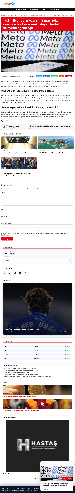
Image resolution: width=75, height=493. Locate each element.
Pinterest (68, 76)
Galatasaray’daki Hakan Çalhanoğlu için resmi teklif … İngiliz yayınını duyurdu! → (49, 127)
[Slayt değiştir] (34, 478)
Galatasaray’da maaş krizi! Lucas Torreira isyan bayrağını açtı (21, 370)
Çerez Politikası (54, 9)
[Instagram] (15, 273)
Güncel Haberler (21, 9)
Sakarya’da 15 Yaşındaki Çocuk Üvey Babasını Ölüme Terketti (21, 374)
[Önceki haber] (65, 285)
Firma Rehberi (34, 9)
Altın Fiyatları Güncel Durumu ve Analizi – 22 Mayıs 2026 (20, 368)
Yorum (4, 192)
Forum (44, 9)
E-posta (4, 216)
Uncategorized (12, 15)
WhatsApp (54, 76)
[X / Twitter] (10, 273)
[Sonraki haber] (69, 285)
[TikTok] (25, 273)
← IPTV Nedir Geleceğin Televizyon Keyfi (11, 127)
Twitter (39, 76)
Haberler (3, 15)
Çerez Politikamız (32, 490)
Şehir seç (7, 257)
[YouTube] (20, 273)
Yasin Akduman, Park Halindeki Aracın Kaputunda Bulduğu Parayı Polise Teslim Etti (27, 376)
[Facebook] (5, 273)
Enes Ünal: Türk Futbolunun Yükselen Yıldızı (16, 372)
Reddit (61, 76)
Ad (2, 209)
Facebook (46, 76)
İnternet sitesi (6, 223)
